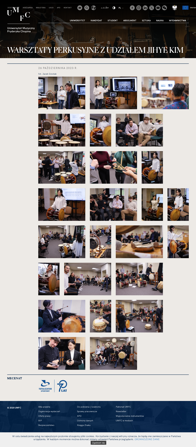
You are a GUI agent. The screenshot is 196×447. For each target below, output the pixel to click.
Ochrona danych (85, 420)
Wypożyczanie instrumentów (130, 416)
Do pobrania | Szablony (89, 406)
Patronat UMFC (123, 406)
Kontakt (68, 8)
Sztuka (146, 20)
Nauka (160, 20)
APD (58, 8)
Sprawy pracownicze (87, 411)
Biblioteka (40, 8)
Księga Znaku (83, 425)
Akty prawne (44, 406)
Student (113, 20)
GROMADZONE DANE (147, 439)
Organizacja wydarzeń (49, 411)
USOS (51, 8)
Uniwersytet (77, 20)
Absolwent (129, 20)
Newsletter (121, 411)
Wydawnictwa (177, 20)
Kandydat (96, 20)
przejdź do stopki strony (15, 2)
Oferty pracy (44, 416)
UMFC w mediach (124, 420)
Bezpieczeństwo (46, 425)
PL (121, 7)
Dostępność (13, 8)
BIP (40, 420)
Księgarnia (28, 8)
